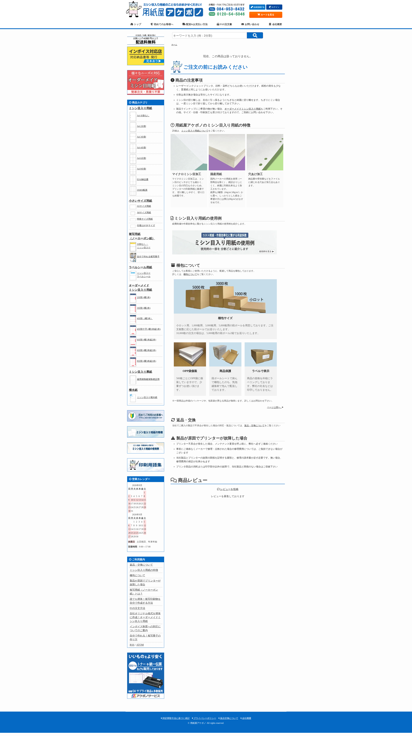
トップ (137, 24)
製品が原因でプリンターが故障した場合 (145, 582)
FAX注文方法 (137, 608)
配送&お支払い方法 (197, 24)
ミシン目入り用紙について (194, 131)
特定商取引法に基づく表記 (176, 718)
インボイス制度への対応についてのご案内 (145, 628)
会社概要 (277, 24)
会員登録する (257, 7)
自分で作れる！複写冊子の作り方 (145, 637)
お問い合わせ (251, 24)
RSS (132, 644)
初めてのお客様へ (163, 24)
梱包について (190, 274)
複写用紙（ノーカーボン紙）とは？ (144, 591)
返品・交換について (254, 425)
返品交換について (229, 718)
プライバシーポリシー (204, 718)
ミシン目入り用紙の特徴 (144, 570)
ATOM (140, 644)
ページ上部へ (274, 407)
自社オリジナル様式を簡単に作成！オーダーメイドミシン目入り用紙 (145, 617)
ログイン (274, 7)
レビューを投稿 (229, 489)
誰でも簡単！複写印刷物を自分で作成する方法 (145, 601)
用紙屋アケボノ (166, 9)
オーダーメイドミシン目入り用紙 (243, 109)
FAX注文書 (225, 24)
